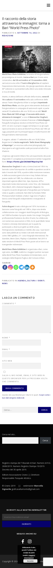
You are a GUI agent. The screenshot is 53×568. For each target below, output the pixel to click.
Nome (6, 337)
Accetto (30, 561)
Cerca (45, 440)
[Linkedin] (26, 267)
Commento (9, 303)
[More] (32, 267)
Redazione (7, 35)
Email (6, 349)
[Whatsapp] (15, 267)
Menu (48, 5)
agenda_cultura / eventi (31, 280)
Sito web (7, 361)
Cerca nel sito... (9, 434)
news (5, 283)
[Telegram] (21, 267)
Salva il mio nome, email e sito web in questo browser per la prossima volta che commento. (24, 378)
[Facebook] (4, 267)
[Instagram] (10, 267)
